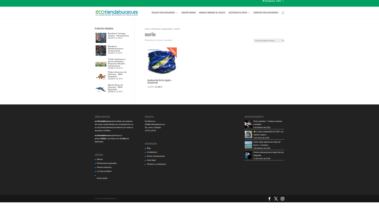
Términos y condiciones (156, 164)
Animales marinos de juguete (212, 13)
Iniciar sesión (102, 178)
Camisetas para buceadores (265, 13)
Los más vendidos (104, 171)
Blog (149, 148)
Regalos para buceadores (163, 13)
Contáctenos (152, 152)
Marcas (100, 159)
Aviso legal (151, 160)
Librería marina (188, 13)
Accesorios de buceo (238, 13)
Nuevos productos (104, 167)
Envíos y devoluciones (156, 156)
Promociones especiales (107, 163)
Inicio (147, 29)
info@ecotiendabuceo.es (155, 124)
